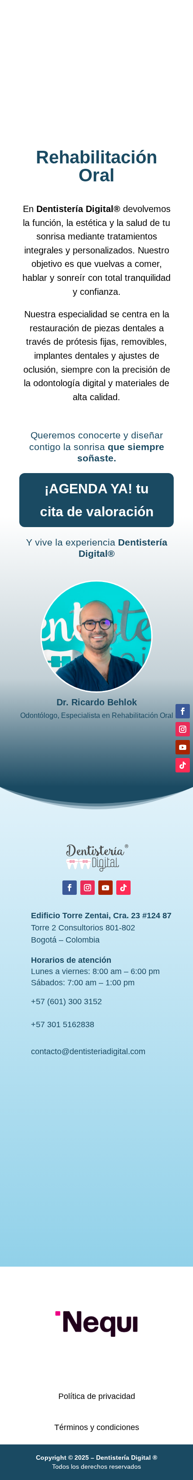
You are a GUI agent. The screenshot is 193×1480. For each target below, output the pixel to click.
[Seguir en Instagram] (87, 887)
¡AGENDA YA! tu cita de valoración (97, 500)
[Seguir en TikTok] (123, 887)
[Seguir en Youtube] (105, 887)
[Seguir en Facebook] (69, 887)
